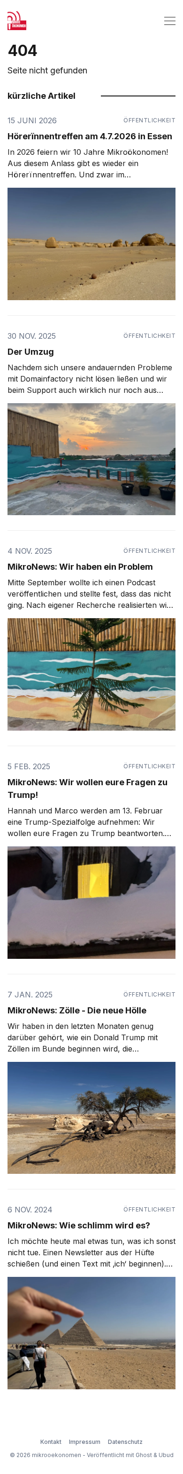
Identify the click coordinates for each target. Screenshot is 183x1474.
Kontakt (50, 1441)
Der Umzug (31, 352)
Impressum (84, 1441)
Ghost (144, 1454)
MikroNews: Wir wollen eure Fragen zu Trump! (88, 788)
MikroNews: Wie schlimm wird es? (79, 1225)
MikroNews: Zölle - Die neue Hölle (77, 1010)
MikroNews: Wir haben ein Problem (80, 567)
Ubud (166, 1454)
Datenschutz (125, 1441)
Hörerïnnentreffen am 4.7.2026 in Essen (90, 136)
